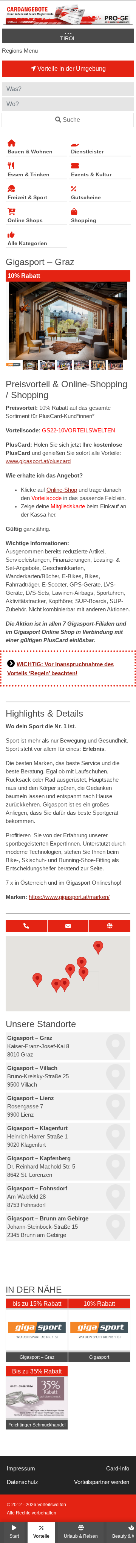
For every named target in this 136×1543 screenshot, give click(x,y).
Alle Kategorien (27, 243)
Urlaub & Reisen (81, 1536)
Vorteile (41, 1536)
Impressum (21, 1469)
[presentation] (13, 321)
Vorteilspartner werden (101, 1482)
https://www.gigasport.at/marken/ (69, 897)
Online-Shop (61, 490)
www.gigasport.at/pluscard (38, 461)
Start (14, 1536)
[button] (83, 974)
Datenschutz (22, 1482)
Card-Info (117, 1469)
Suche (71, 120)
